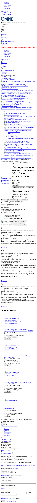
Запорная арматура (19, 84)
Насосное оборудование (23, 92)
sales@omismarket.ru (11, 426)
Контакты (7, 8)
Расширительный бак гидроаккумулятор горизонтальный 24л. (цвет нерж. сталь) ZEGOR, (18, 330)
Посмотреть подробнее (20, 221)
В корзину (15, 185)
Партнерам (7, 5)
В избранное (30, 187)
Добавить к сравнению (19, 187)
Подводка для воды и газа (25, 90)
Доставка (7, 6)
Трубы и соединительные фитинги (14, 86)
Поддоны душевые (19, 101)
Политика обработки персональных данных (22, 465)
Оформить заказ (5, 475)
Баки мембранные (13, 159)
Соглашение (4, 465)
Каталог (6, 3)
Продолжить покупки (17, 475)
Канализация (14, 89)
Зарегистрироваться (11, 501)
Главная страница (6, 158)
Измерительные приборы (24, 103)
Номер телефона (6, 492)
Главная (6, 2)
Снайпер (15, 468)
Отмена (3, 488)
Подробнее (4, 247)
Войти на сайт (5, 11)
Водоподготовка (17, 104)
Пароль (29, 492)
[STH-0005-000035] (6, 183)
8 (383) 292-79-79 (6, 12)
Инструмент (13, 106)
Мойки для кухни (17, 99)
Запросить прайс (5, 450)
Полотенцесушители (20, 96)
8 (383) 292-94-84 (6, 14)
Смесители (12, 79)
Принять (3, 422)
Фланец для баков (9, 408)
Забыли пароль (5, 498)
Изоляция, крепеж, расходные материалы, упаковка (16, 109)
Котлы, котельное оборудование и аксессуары (17, 94)
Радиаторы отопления (21, 98)
